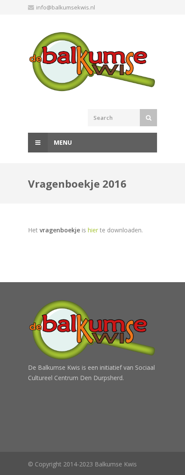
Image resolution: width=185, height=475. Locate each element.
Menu (62, 142)
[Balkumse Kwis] (92, 61)
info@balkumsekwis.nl (65, 7)
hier (93, 230)
